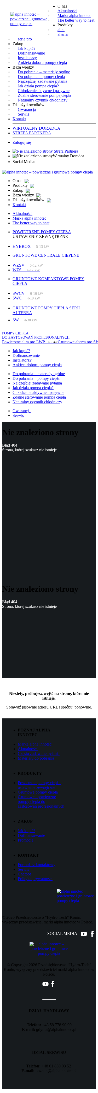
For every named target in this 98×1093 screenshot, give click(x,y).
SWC (26, 298)
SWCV (28, 293)
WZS (26, 270)
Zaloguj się (22, 142)
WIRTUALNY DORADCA (36, 128)
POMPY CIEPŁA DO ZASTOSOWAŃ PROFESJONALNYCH (36, 335)
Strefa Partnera (65, 151)
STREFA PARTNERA (32, 133)
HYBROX (31, 246)
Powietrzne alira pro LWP (30, 342)
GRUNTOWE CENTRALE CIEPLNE (46, 255)
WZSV (28, 265)
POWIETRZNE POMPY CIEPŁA (42, 232)
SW (25, 320)
